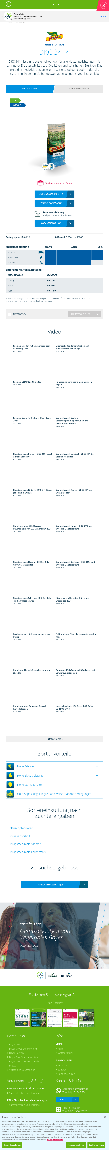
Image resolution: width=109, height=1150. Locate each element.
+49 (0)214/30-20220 (76, 1111)
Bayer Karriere (17, 1052)
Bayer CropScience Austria (23, 1057)
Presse (12, 1065)
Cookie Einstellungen (12, 1145)
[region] (54, 1131)
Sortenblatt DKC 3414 (51, 194)
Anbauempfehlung (79, 88)
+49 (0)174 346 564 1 (76, 1092)
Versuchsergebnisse (51, 203)
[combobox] (54, 884)
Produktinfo (29, 88)
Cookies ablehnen (96, 1145)
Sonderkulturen (66, 1073)
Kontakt (64, 1099)
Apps (60, 1048)
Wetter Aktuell (65, 1052)
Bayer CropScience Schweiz (24, 1061)
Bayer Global (16, 1044)
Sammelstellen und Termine (24, 1093)
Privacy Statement (55, 1139)
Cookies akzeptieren (75, 1145)
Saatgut (62, 1069)
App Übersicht (55, 1002)
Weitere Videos (54, 739)
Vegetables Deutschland (22, 1069)
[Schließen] (2, 16)
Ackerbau (63, 1065)
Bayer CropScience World (23, 1048)
